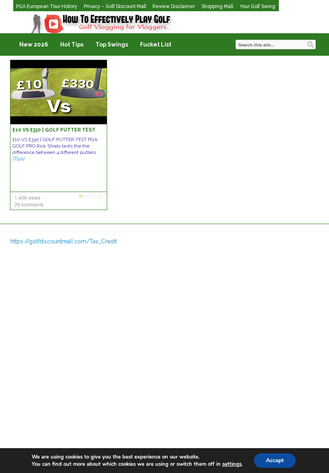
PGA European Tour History (46, 6)
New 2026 (33, 44)
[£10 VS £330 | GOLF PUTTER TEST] (58, 92)
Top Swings (111, 44)
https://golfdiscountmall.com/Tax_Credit (63, 241)
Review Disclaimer (173, 6)
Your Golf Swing (257, 6)
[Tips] (18, 159)
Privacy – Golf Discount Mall (115, 6)
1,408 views (27, 197)
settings (232, 464)
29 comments (29, 204)
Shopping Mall (217, 6)
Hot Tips (71, 44)
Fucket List (155, 44)
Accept (275, 460)
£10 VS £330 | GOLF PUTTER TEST (53, 130)
